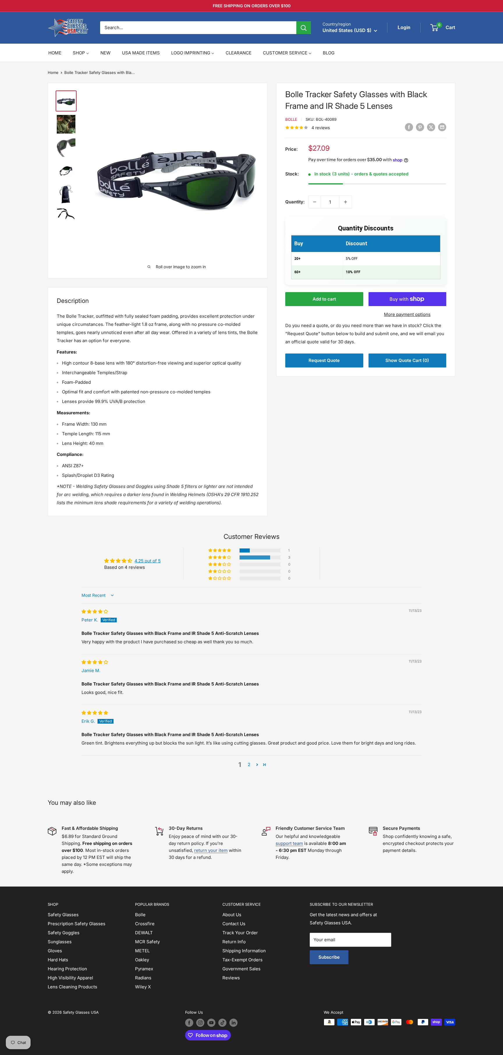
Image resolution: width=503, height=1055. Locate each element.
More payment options (407, 314)
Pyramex (144, 968)
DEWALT (144, 932)
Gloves (55, 950)
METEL (142, 950)
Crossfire (145, 923)
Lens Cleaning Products (72, 987)
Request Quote (324, 360)
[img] (95, 611)
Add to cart (324, 299)
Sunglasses (60, 941)
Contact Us (233, 923)
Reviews (231, 978)
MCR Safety (147, 941)
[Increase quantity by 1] (345, 202)
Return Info (234, 941)
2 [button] (249, 764)
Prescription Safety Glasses (76, 923)
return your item (211, 850)
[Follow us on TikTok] (222, 1023)
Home (53, 72)
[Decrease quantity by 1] (315, 202)
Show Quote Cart (407, 360)
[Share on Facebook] (409, 127)
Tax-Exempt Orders (242, 959)
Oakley (142, 959)
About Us (231, 914)
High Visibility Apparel (70, 978)
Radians (143, 978)
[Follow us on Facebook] (189, 1023)
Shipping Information (244, 950)
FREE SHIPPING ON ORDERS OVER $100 (252, 5)
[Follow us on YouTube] (211, 1023)
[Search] (303, 27)
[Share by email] (442, 127)
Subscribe (329, 957)
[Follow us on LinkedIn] (233, 1023)
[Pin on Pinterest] (420, 127)
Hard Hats (58, 959)
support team (289, 843)
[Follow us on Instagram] (200, 1023)
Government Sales (241, 968)
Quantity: (295, 202)
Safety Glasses (63, 914)
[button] (220, 550)
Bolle (291, 119)
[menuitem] (55, 53)
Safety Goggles (63, 932)
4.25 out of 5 (147, 561)
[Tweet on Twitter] (431, 127)
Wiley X (143, 987)
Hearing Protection (67, 968)
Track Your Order (240, 932)
